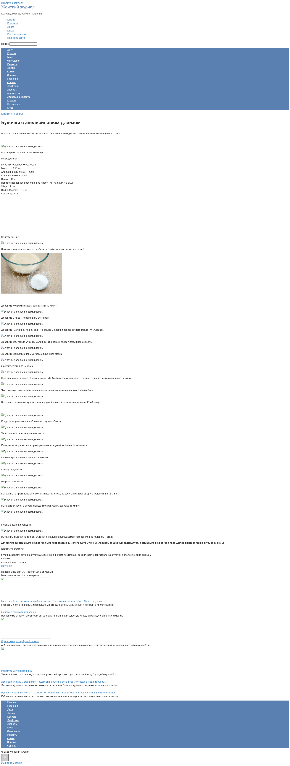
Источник (6, 565)
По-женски (13, 104)
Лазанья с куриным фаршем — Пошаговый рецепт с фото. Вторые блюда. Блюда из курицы (53, 681)
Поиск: (5, 43)
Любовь (12, 89)
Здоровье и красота (18, 96)
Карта (10, 30)
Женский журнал (18, 7)
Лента (10, 26)
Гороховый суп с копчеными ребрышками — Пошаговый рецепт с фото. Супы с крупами (51, 601)
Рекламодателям (17, 34)
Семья (10, 71)
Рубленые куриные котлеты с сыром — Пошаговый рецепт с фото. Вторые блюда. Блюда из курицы (58, 692)
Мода (10, 57)
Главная (11, 19)
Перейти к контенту (12, 3)
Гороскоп (12, 78)
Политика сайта (16, 37)
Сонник (11, 82)
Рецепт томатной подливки (16, 670)
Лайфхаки (13, 86)
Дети (10, 49)
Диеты (11, 68)
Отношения (13, 60)
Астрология (13, 93)
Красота (11, 53)
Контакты (12, 23)
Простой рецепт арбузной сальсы (20, 641)
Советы (11, 75)
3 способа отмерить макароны (18, 612)
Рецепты (12, 64)
